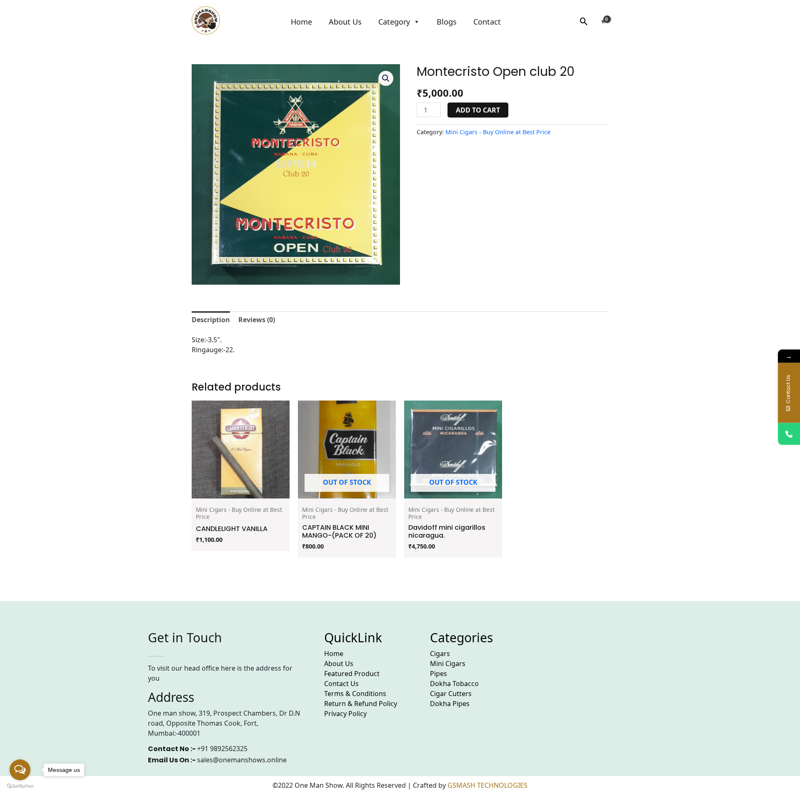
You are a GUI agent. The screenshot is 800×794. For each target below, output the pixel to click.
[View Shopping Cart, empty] (603, 21)
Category (394, 22)
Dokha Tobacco (454, 683)
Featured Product (352, 673)
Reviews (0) (256, 319)
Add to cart (478, 110)
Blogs (447, 22)
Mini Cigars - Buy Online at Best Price (497, 132)
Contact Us (341, 683)
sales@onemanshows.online (242, 759)
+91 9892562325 (222, 748)
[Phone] (789, 434)
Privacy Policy (345, 713)
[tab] (211, 319)
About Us (345, 22)
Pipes (438, 673)
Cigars (440, 653)
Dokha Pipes (450, 703)
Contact (487, 22)
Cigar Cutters (451, 693)
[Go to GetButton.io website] (20, 785)
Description (211, 319)
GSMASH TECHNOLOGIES (488, 785)
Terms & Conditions (355, 693)
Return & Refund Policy (360, 703)
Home (301, 22)
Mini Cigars (447, 663)
